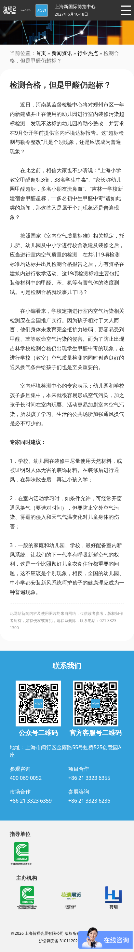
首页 (41, 53)
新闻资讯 (61, 53)
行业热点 (87, 53)
